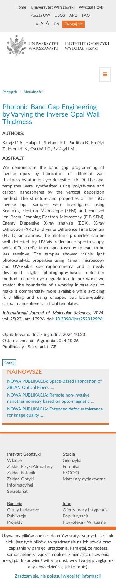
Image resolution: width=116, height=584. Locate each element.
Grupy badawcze (23, 510)
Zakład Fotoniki (21, 473)
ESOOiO (71, 473)
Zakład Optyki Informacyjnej (20, 482)
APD (73, 15)
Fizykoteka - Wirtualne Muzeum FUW (84, 525)
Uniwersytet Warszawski (53, 7)
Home (20, 7)
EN (56, 24)
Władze (14, 460)
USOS (59, 15)
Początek (9, 92)
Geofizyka (72, 460)
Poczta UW (40, 15)
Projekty (15, 522)
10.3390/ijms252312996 (78, 319)
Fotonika (71, 467)
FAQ (86, 15)
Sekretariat (17, 491)
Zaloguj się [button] (73, 24)
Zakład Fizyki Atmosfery (30, 467)
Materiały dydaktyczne (84, 479)
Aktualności (33, 92)
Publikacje (16, 516)
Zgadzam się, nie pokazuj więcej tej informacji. (58, 576)
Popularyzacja (76, 516)
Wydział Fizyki (91, 7)
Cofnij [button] (9, 363)
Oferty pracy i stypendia (86, 510)
